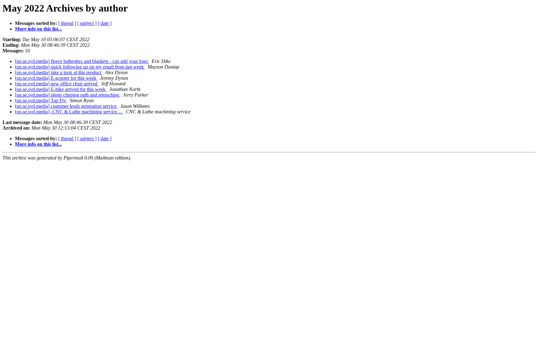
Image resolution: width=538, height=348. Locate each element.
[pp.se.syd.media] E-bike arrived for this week (61, 89)
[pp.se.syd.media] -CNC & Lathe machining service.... (69, 111)
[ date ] (104, 23)
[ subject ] (87, 23)
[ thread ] (67, 23)
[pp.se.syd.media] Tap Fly (41, 100)
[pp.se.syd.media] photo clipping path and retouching (67, 95)
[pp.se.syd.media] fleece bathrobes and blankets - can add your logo (82, 61)
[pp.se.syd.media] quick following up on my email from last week (80, 66)
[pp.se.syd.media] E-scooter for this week (56, 78)
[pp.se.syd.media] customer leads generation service (66, 106)
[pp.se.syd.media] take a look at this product (58, 72)
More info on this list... (38, 28)
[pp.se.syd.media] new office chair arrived (57, 83)
